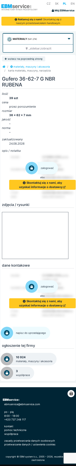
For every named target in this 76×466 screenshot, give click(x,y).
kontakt (8, 426)
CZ (49, 3)
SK (57, 3)
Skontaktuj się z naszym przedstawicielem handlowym (39, 21)
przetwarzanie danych (17, 444)
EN (73, 3)
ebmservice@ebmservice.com (22, 404)
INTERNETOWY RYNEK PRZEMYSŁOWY (19, 9)
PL (64, 3)
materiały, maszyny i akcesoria (31, 66)
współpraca (11, 433)
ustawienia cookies (44, 444)
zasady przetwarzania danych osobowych (29, 440)
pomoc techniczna (15, 429)
